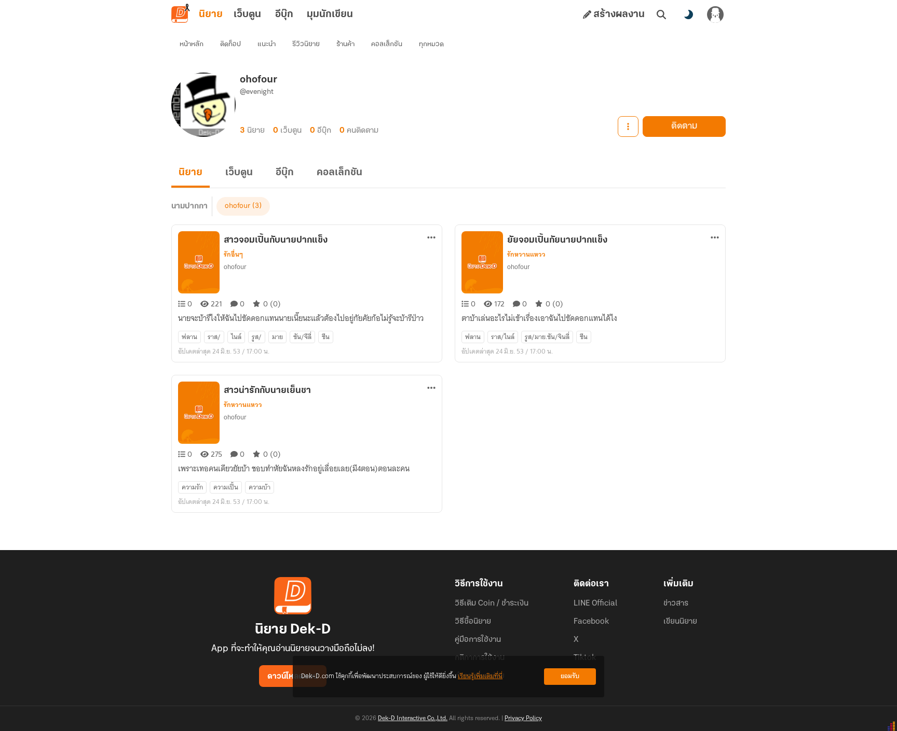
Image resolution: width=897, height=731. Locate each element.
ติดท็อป (230, 44)
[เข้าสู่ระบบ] (715, 14)
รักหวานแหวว (526, 254)
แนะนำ (266, 44)
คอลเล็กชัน (386, 44)
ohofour (237, 206)
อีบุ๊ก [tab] (284, 14)
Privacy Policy (523, 718)
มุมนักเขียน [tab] (330, 14)
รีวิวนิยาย (306, 44)
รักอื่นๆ (233, 254)
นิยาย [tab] (211, 14)
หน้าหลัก (191, 44)
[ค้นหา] (661, 14)
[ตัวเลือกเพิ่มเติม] (628, 126)
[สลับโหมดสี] (688, 14)
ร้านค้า (345, 44)
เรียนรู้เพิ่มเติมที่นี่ (480, 676)
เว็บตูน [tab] (247, 14)
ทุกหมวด (431, 44)
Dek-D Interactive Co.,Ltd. (412, 718)
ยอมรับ (570, 676)
